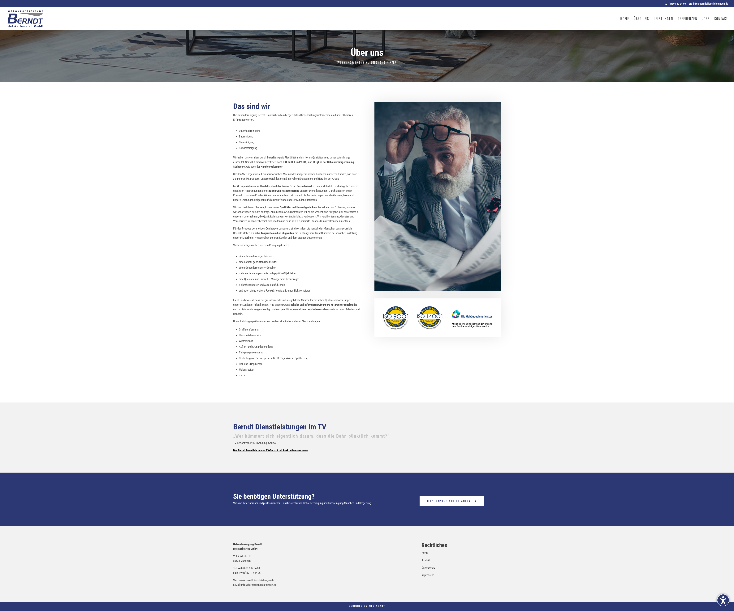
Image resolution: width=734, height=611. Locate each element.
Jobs (706, 19)
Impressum (427, 575)
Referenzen (687, 19)
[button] (723, 600)
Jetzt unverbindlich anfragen (452, 501)
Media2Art (377, 606)
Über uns (641, 19)
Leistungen (663, 19)
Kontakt (721, 19)
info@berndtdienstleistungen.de (258, 585)
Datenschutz (428, 567)
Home (624, 19)
